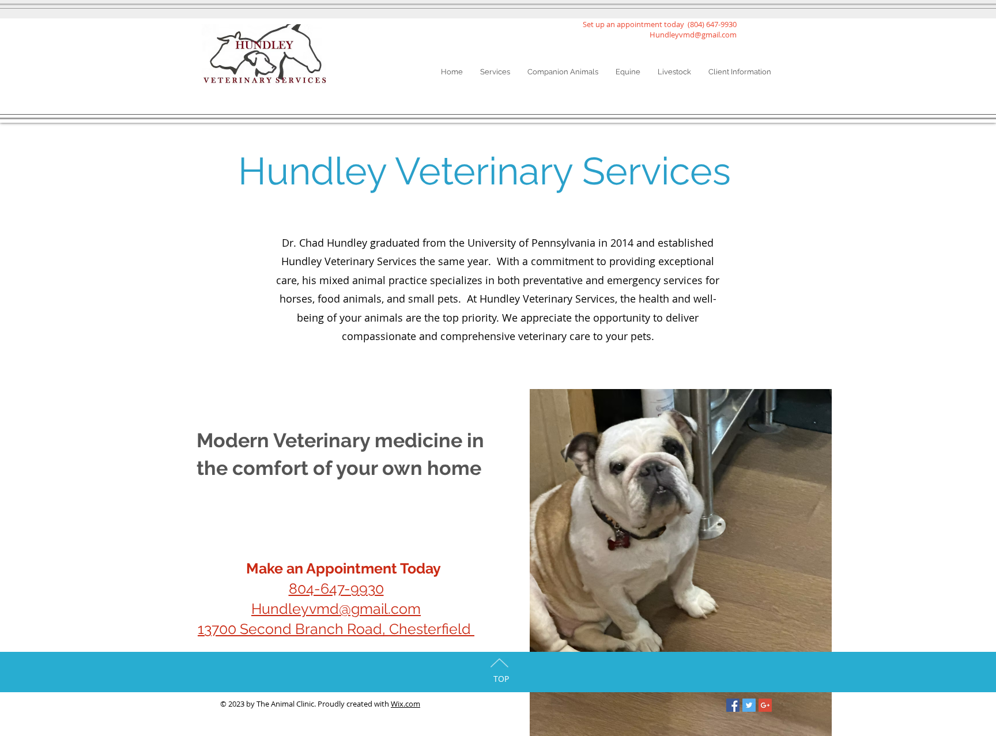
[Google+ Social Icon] (765, 705)
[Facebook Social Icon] (733, 705)
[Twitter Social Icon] (749, 705)
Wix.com (405, 704)
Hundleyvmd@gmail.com (693, 34)
